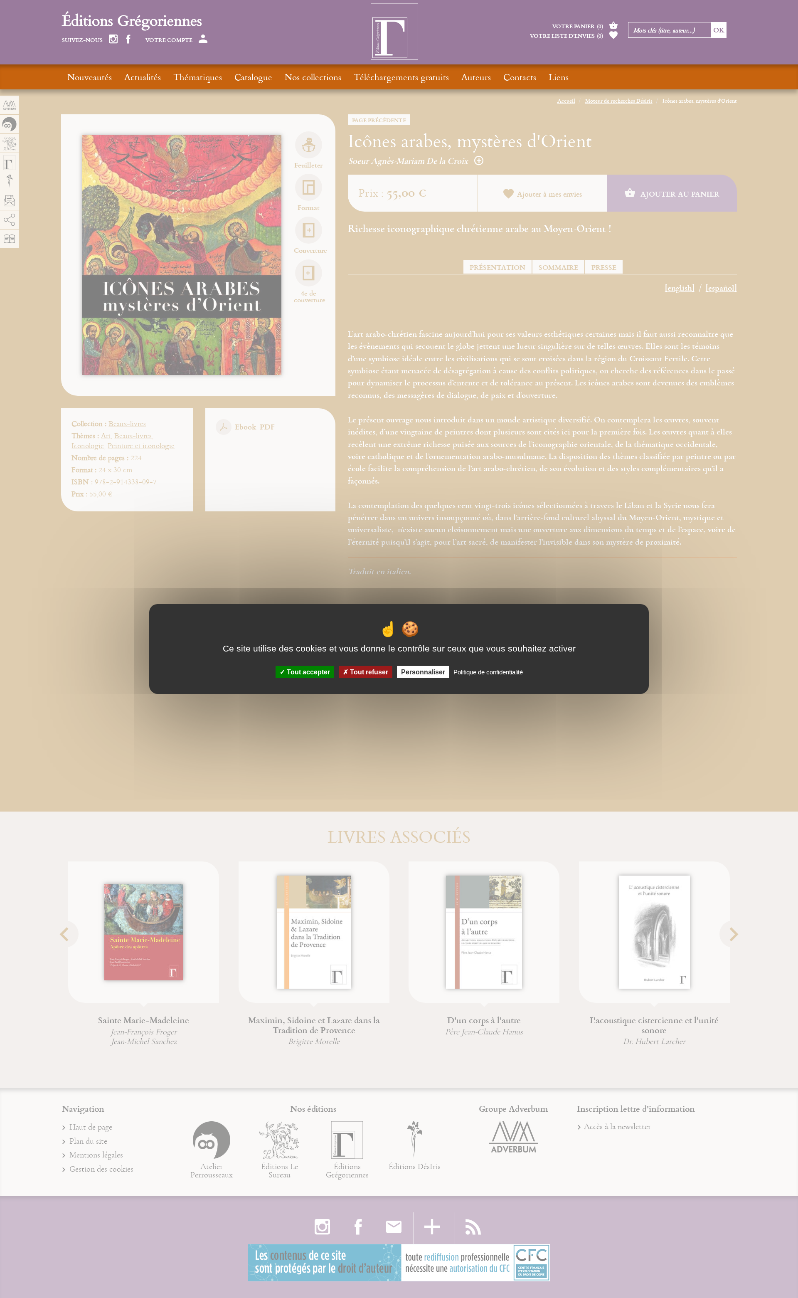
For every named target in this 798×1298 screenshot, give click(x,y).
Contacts (519, 77)
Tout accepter (307, 672)
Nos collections (313, 77)
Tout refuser (368, 672)
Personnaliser (423, 672)
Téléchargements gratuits (401, 77)
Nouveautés (89, 77)
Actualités (142, 77)
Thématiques (197, 77)
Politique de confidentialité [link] (488, 672)
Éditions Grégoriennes (132, 20)
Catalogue (253, 77)
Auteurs (476, 77)
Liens (559, 77)
